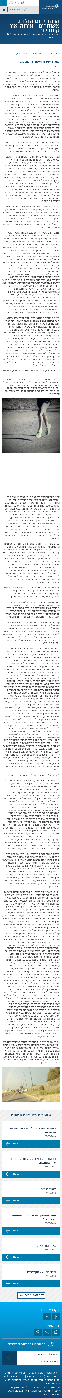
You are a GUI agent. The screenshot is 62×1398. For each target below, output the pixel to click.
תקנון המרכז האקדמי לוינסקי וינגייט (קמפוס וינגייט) (33, 1380)
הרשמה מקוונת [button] (16, 10)
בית (58, 34)
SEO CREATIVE (34, 1376)
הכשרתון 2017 (13, 34)
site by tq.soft (10, 1376)
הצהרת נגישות (52, 1383)
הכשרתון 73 (54, 37)
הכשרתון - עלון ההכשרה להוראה (38, 34)
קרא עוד (17, 1143)
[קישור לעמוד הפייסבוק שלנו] (56, 1316)
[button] (3, 3)
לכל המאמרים (34, 1295)
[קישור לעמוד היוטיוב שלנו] (47, 1316)
